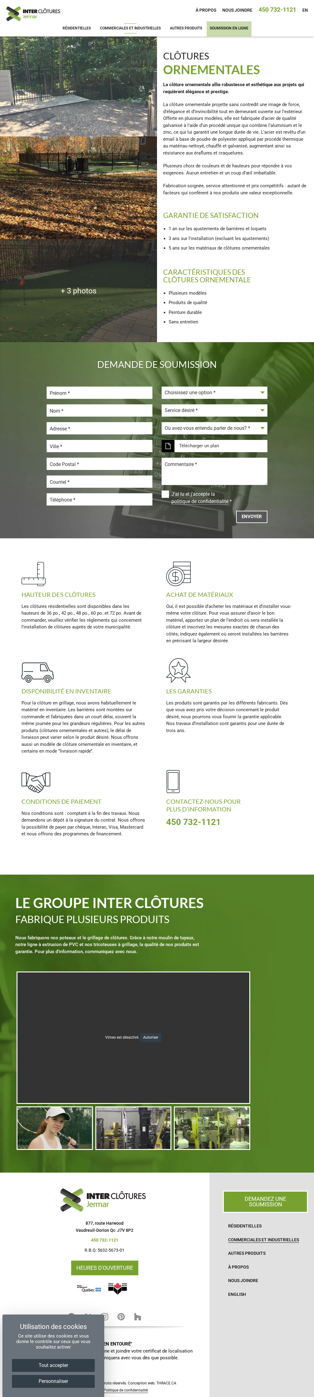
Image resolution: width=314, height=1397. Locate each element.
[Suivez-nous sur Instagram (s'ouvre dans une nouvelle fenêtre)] (104, 1316)
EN (305, 10)
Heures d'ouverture (104, 1268)
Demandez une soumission (265, 1202)
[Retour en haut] (307, 1390)
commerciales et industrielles (130, 28)
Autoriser (150, 1037)
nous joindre (237, 10)
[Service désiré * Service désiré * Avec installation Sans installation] (214, 410)
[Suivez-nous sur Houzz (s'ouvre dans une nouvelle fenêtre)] (137, 1316)
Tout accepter (53, 1365)
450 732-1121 (277, 9)
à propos (206, 10)
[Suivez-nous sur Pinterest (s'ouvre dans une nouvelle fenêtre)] (121, 1316)
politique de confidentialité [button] (199, 501)
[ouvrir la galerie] (78, 85)
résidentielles (77, 28)
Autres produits (186, 28)
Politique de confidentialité (126, 1390)
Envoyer (252, 516)
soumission (229, 28)
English (237, 1294)
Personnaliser (53, 1381)
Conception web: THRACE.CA (152, 1383)
